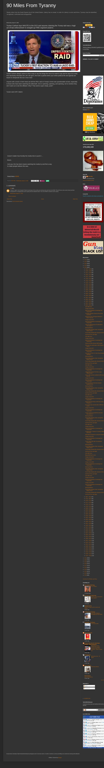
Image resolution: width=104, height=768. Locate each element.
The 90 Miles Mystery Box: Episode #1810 (94, 492)
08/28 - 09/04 (88, 301)
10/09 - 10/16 (88, 289)
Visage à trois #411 (89, 436)
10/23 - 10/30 (88, 286)
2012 (85, 575)
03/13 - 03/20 (88, 536)
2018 (85, 563)
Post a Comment (12, 196)
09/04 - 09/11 (88, 299)
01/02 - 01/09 (88, 555)
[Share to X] (35, 181)
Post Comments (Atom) (18, 201)
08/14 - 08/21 (88, 305)
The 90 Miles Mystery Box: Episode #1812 (94, 449)
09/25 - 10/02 (88, 293)
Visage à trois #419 (89, 319)
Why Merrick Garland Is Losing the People (94, 434)
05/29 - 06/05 (88, 515)
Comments (87, 688)
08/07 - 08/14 (88, 496)
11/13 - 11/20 (88, 280)
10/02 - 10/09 (88, 291)
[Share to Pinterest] (38, 181)
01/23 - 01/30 (88, 550)
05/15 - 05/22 (88, 519)
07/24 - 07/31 (88, 500)
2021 (85, 558)
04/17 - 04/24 (88, 527)
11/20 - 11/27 (88, 278)
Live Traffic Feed (95, 717)
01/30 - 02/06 (88, 548)
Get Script (90, 747)
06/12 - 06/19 (88, 512)
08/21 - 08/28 (88, 303)
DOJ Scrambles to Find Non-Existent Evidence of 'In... (93, 383)
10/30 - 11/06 (88, 284)
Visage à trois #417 (89, 348)
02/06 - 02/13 (88, 546)
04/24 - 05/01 (88, 525)
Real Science (88, 675)
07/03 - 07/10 (88, 506)
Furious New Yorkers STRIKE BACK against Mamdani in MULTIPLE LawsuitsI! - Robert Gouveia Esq (96, 648)
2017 (85, 565)
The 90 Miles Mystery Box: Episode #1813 (94, 420)
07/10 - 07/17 (88, 504)
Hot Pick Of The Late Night (91, 334)
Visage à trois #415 (89, 378)
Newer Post (9, 199)
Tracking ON (99, 747)
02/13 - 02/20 (88, 544)
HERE (17, 176)
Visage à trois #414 (89, 396)
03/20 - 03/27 (88, 534)
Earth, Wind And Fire (89, 677)
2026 (85, 259)
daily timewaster (88, 632)
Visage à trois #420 (89, 308)
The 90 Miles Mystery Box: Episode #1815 (94, 361)
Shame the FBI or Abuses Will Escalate (93, 343)
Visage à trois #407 (89, 482)
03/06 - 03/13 (88, 538)
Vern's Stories (88, 665)
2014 (85, 571)
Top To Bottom (94, 586)
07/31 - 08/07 (88, 498)
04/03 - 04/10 (88, 531)
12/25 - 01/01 (88, 269)
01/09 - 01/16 (88, 553)
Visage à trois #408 (89, 477)
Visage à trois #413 (89, 407)
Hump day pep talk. (95, 623)
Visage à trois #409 (89, 462)
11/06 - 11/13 (88, 282)
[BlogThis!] (33, 181)
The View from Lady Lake (90, 595)
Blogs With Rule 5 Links (90, 455)
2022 (85, 267)
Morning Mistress (89, 327)
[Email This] (32, 181)
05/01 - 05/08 (88, 523)
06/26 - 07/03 (88, 508)
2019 (85, 561)
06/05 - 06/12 (88, 513)
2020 (85, 560)
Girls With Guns (88, 306)
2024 (85, 263)
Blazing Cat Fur (88, 606)
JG (10, 188)
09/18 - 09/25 (88, 295)
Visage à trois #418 (89, 338)
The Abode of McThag (90, 585)
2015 (85, 569)
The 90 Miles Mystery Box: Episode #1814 (94, 391)
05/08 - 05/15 (88, 521)
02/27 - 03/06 (88, 540)
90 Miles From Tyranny (31, 5)
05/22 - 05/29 (88, 517)
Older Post (75, 199)
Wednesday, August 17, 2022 (16, 193)
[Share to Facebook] (36, 181)
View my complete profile (88, 180)
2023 (85, 265)
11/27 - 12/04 (88, 276)
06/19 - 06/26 (88, 510)
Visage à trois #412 (89, 426)
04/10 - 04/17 (88, 529)
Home (42, 199)
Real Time (94, 747)
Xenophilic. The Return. (90, 622)
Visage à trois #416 (89, 367)
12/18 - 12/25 (88, 270)
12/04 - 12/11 (88, 274)
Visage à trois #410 (89, 457)
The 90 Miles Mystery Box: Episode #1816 (94, 332)
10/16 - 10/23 (88, 288)
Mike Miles (90, 176)
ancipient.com (87, 698)
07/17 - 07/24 (88, 502)
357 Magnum (88, 655)
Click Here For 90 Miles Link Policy (90, 579)
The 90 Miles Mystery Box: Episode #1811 (94, 471)
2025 (85, 261)
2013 (85, 573)
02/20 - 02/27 (88, 542)
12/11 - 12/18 (88, 272)
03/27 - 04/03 (88, 532)
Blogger (60, 757)
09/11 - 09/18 (88, 297)
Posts (86, 685)
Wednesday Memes (95, 666)
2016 (85, 567)
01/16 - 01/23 (88, 551)
